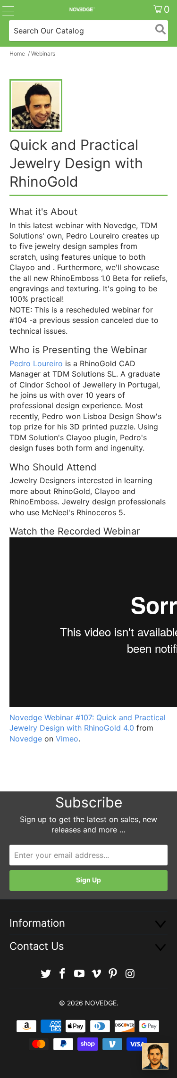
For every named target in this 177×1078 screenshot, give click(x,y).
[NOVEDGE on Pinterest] (113, 974)
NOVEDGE (101, 1003)
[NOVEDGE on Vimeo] (97, 974)
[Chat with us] (155, 1056)
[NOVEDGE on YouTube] (80, 974)
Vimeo (67, 738)
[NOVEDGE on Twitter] (46, 974)
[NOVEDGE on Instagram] (130, 974)
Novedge (25, 738)
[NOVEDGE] (81, 9)
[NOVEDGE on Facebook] (63, 974)
